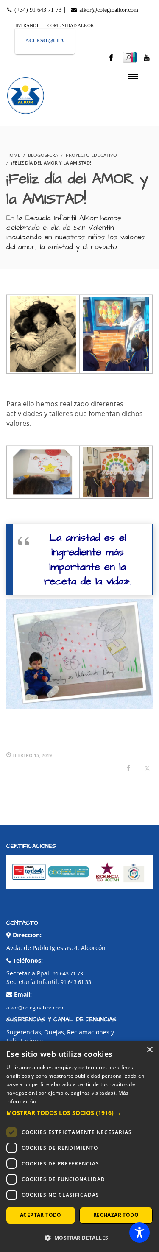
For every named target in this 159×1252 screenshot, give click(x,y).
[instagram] (130, 57)
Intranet (27, 25)
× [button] (149, 1050)
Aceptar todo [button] (40, 1214)
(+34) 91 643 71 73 (37, 10)
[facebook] (111, 58)
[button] (79, 1113)
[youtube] (147, 58)
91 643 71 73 (68, 973)
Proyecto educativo (91, 155)
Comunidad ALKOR (70, 25)
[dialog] (79, 1146)
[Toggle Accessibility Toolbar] (139, 1232)
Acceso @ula (44, 41)
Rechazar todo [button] (116, 1214)
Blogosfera (43, 155)
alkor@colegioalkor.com (108, 10)
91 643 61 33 (76, 982)
